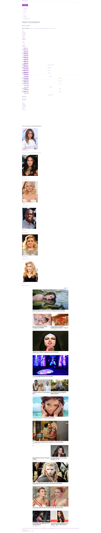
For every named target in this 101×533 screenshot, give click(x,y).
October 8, (50, 64)
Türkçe (75, 528)
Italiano (48, 528)
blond (24, 61)
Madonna (24, 283)
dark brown (25, 68)
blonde (24, 63)
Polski (61, 528)
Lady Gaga (24, 203)
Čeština (28, 528)
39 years (49, 67)
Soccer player (26, 25)
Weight (42, 28)
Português (65, 528)
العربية (77, 528)
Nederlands (58, 528)
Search (25, 5)
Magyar (45, 528)
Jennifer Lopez (25, 150)
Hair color (54, 28)
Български (24, 528)
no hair (24, 76)
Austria (49, 72)
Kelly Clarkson (24, 256)
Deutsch (31, 528)
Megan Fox (24, 177)
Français (40, 528)
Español (37, 528)
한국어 (54, 528)
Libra (49, 70)
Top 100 (24, 12)
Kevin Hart (24, 230)
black (24, 59)
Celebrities (25, 8)
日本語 (51, 528)
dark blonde (25, 67)
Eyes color (50, 28)
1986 (53, 64)
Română (68, 528)
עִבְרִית (23, 529)
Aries (24, 44)
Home (24, 14)
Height (40, 28)
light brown (25, 74)
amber (24, 55)
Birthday (24, 10)
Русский (71, 528)
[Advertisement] (50, 117)
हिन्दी (43, 528)
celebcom (25, 0)
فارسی (26, 529)
